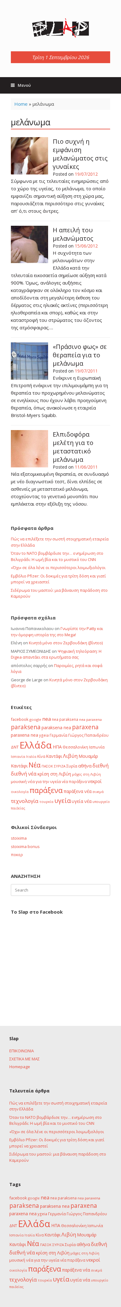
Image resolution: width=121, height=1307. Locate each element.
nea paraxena (90, 719)
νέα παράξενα (74, 781)
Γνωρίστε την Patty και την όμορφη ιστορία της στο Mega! (57, 631)
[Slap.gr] (60, 28)
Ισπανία (18, 756)
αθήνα (85, 765)
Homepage (19, 1066)
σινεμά (98, 791)
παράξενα (46, 790)
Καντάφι (54, 756)
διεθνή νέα (24, 773)
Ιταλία (31, 756)
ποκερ (17, 854)
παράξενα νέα (78, 791)
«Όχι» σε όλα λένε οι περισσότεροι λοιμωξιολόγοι (58, 567)
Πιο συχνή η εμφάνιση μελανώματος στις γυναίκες (80, 154)
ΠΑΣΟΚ (47, 766)
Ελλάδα (36, 745)
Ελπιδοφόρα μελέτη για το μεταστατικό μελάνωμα (73, 447)
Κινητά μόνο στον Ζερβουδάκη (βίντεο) (66, 643)
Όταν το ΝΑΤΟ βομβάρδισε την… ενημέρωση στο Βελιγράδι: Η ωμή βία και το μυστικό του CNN (57, 556)
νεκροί (95, 781)
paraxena (85, 727)
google (35, 719)
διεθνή (100, 765)
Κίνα (41, 756)
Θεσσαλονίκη (75, 747)
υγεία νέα (82, 801)
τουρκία (46, 801)
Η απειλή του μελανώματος (73, 234)
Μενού (24, 85)
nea (46, 719)
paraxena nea (24, 735)
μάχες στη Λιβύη (86, 774)
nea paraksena (65, 719)
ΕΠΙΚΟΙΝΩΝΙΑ (21, 1051)
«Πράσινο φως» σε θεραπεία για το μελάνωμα (80, 355)
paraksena (26, 727)
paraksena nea (56, 727)
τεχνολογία (24, 800)
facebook (20, 719)
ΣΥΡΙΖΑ (59, 766)
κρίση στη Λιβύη (54, 774)
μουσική (19, 781)
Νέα (35, 764)
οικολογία (20, 791)
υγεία (62, 800)
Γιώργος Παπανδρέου (88, 735)
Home (21, 104)
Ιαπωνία (97, 747)
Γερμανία (58, 735)
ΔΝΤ (15, 747)
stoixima (19, 838)
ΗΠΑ (57, 747)
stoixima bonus (25, 846)
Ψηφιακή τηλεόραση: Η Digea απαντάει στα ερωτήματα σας (56, 654)
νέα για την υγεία (44, 781)
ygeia (44, 735)
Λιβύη (70, 755)
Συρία (71, 766)
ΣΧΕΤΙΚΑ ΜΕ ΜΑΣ (24, 1059)
